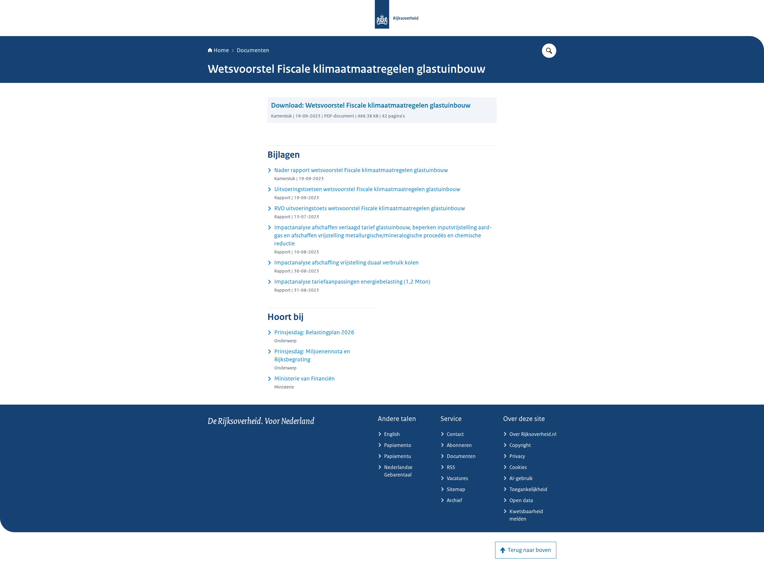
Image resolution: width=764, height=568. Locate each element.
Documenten (253, 50)
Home (221, 50)
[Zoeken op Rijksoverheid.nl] (549, 51)
